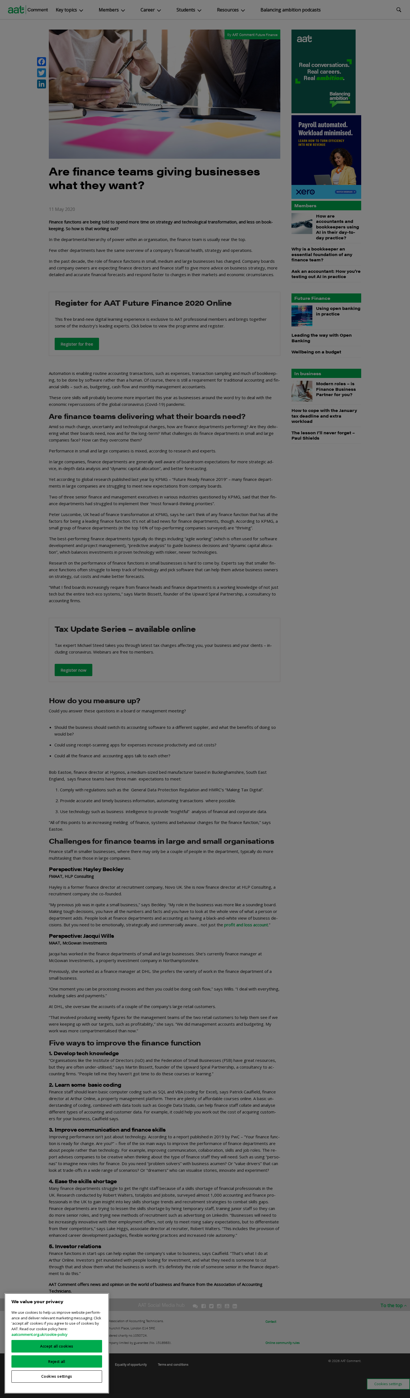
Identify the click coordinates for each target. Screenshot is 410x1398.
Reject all (56, 1361)
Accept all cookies (56, 1346)
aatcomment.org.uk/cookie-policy (39, 1334)
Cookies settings (56, 1376)
